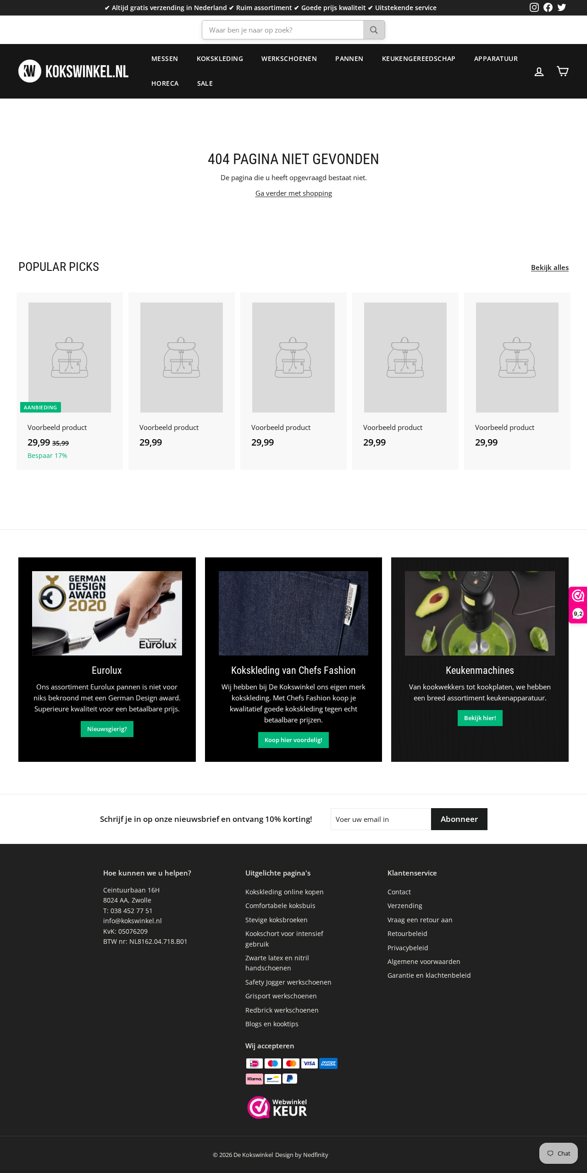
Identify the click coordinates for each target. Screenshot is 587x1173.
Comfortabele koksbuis (280, 905)
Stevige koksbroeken (276, 919)
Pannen (349, 58)
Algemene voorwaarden (424, 961)
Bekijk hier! (480, 718)
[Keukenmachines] (480, 613)
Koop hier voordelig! (293, 740)
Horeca (165, 83)
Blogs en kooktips (272, 1023)
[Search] (374, 30)
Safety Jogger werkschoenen (288, 982)
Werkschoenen (289, 58)
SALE (205, 83)
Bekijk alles (550, 267)
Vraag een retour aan (420, 919)
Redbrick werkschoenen (282, 1010)
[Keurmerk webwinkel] (277, 1109)
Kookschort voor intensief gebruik (284, 938)
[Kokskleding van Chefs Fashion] (294, 613)
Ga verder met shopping (293, 193)
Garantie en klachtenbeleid (429, 975)
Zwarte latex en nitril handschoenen (277, 962)
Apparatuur (496, 58)
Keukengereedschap (419, 58)
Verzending (405, 905)
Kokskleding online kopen (284, 891)
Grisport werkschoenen (281, 995)
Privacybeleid (408, 947)
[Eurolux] (107, 613)
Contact (399, 891)
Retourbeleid (407, 933)
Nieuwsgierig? (107, 729)
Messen (164, 58)
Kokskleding (220, 58)
